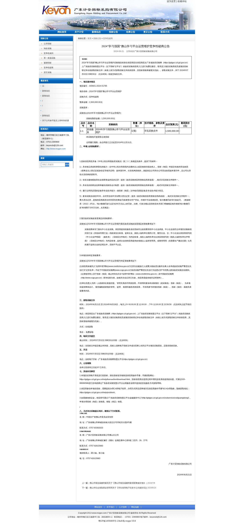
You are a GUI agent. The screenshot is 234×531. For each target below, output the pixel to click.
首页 (89, 38)
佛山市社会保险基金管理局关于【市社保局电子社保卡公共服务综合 (118, 488)
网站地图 (135, 507)
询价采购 (47, 48)
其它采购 (47, 72)
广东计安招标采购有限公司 (145, 51)
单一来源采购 (49, 58)
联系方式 (165, 32)
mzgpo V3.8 (130, 521)
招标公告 (113, 32)
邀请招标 (47, 63)
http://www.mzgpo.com (56, 149)
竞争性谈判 (48, 53)
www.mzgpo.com (99, 513)
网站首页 (61, 32)
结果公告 (130, 32)
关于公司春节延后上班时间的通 (55, 120)
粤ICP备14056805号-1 (108, 521)
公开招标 (47, 44)
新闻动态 (96, 32)
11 (43, 86)
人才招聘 (123, 507)
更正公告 (147, 32)
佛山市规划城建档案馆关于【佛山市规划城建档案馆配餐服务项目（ (118, 483)
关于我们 (110, 507)
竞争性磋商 (48, 67)
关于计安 (79, 32)
